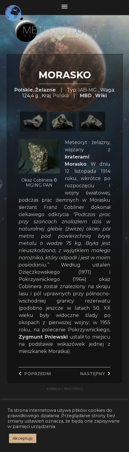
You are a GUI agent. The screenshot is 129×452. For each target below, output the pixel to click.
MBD (86, 95)
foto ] (77, 388)
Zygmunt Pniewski (43, 337)
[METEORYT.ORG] (65, 25)
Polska (61, 95)
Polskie (23, 90)
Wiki (101, 95)
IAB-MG (87, 90)
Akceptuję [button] (23, 438)
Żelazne (45, 90)
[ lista (67, 388)
